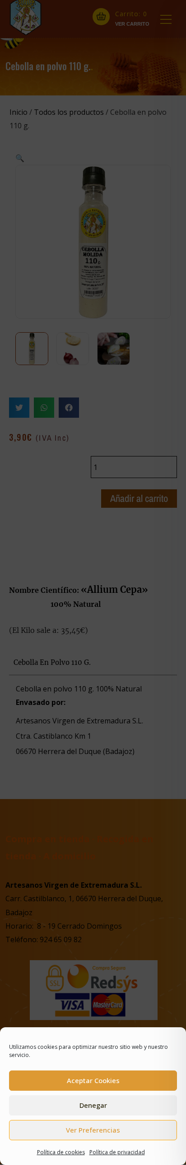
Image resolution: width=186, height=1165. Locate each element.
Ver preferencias (93, 1129)
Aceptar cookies (93, 1080)
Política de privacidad (117, 1152)
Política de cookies (61, 1152)
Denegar (93, 1105)
